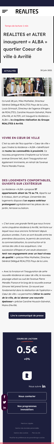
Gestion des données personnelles (27, 428)
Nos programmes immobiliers (27, 408)
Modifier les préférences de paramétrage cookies (27, 438)
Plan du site (36, 433)
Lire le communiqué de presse (27, 315)
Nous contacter (27, 396)
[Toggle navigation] (5, 11)
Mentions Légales (27, 423)
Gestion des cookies (21, 433)
